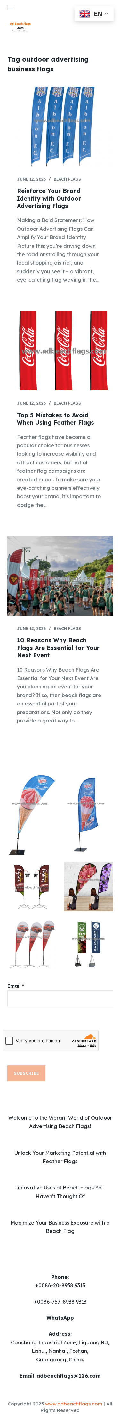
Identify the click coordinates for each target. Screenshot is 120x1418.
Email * (15, 986)
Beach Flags (67, 179)
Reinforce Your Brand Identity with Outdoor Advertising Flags (49, 198)
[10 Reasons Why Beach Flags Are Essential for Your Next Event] (60, 576)
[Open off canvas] (10, 8)
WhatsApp (60, 1318)
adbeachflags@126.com (68, 1375)
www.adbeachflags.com (73, 1404)
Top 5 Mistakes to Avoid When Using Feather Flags (55, 418)
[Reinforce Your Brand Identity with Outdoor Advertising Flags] (60, 126)
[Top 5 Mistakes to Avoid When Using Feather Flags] (60, 351)
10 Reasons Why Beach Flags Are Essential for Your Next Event (58, 647)
